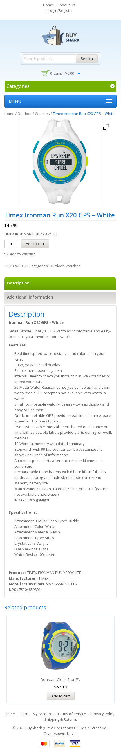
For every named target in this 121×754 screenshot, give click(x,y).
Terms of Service (71, 713)
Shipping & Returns (60, 719)
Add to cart (35, 243)
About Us (67, 4)
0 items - (62, 73)
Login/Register (60, 10)
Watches (42, 113)
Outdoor (24, 113)
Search (87, 58)
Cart (23, 713)
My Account (42, 713)
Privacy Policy (103, 713)
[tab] (60, 283)
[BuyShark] (60, 35)
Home (48, 4)
